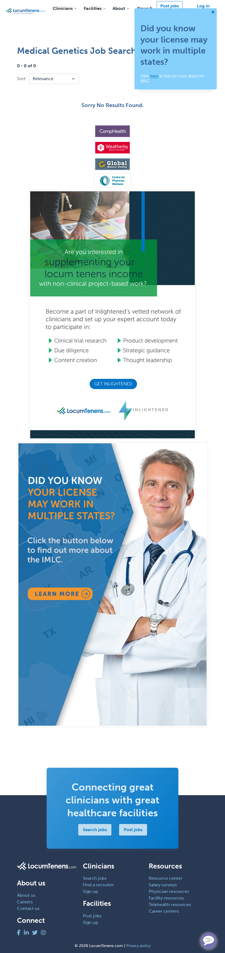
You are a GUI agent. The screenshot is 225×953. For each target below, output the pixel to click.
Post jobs (169, 6)
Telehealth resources (170, 904)
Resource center (165, 878)
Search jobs (95, 829)
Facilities (93, 8)
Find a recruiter (98, 884)
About (119, 8)
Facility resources (166, 898)
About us (26, 895)
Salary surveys (163, 884)
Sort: (22, 78)
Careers (25, 901)
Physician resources (169, 891)
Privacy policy (138, 945)
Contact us (28, 908)
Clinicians (63, 8)
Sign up (90, 891)
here (154, 76)
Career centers (164, 911)
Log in (203, 6)
